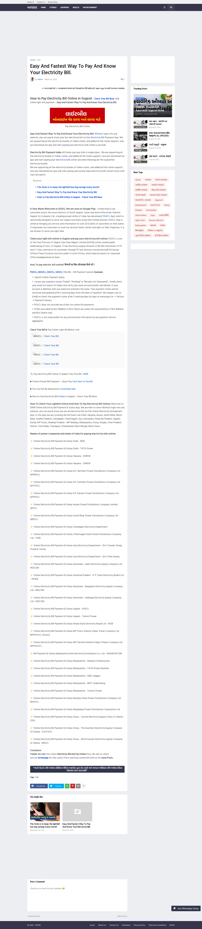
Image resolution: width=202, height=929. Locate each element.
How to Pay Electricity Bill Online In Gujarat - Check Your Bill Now (69, 197)
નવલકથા (148, 179)
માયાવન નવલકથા (161, 179)
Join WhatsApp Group (188, 908)
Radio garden (140, 225)
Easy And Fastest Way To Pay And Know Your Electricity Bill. (67, 192)
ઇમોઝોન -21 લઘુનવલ (155, 230)
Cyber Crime (140, 220)
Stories (138, 179)
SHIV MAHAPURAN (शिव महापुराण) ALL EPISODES (159, 134)
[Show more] (83, 786)
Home (32, 60)
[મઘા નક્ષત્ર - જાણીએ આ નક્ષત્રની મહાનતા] (140, 124)
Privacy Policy (52, 2)
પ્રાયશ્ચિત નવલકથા (141, 184)
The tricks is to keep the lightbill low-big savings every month (68, 187)
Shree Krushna (140, 215)
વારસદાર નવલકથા (158, 184)
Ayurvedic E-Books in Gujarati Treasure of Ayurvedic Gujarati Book (150, 106)
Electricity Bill (97, 137)
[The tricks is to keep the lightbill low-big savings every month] (45, 811)
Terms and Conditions (157, 925)
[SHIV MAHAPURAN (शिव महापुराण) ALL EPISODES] (140, 136)
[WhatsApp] (67, 786)
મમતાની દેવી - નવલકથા (143, 200)
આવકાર (32, 7)
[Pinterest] (72, 786)
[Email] (78, 786)
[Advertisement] (101, 33)
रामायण (162, 225)
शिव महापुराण (139, 230)
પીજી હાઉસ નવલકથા (159, 189)
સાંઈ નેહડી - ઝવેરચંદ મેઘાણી (160, 156)
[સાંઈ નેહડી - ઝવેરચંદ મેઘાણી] (140, 159)
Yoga (153, 215)
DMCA (172, 925)
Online (61, 396)
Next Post (122, 916)
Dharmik (138, 210)
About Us (30, 2)
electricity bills (63, 159)
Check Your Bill (51, 336)
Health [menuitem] (76, 7)
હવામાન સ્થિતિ (164, 215)
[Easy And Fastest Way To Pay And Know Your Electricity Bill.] (77, 811)
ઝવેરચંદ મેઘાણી (140, 195)
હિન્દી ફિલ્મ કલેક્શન (161, 235)
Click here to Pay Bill (82, 381)
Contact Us (41, 2)
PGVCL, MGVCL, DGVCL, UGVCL (46, 272)
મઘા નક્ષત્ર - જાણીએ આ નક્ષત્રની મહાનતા (158, 122)
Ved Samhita (151, 210)
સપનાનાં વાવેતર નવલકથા (158, 195)
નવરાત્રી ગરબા (155, 205)
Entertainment (140, 205)
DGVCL (106, 216)
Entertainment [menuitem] (90, 7)
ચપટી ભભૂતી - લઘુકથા (157, 144)
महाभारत (153, 225)
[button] (165, 7)
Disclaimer (126, 925)
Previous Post (34, 916)
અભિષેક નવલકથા (141, 189)
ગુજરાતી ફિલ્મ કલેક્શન (142, 235)
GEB (39, 60)
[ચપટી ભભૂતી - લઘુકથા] (140, 147)
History (166, 205)
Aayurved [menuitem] (64, 7)
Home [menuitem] (43, 7)
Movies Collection (156, 220)
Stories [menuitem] (53, 7)
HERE (85, 374)
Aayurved (159, 200)
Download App (68, 388)
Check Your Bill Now (104, 98)
